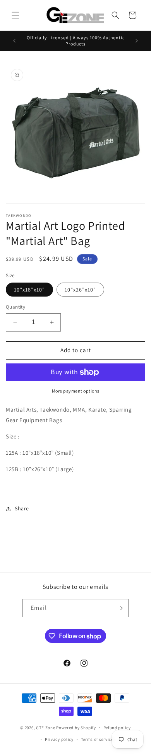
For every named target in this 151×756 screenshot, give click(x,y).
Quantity (15, 307)
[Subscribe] (119, 608)
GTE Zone (45, 727)
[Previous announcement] (14, 40)
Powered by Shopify (76, 727)
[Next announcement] (136, 40)
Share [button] (22, 508)
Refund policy (117, 727)
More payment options (76, 391)
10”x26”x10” (80, 289)
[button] (15, 15)
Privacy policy (59, 739)
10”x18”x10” (29, 289)
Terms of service (97, 739)
